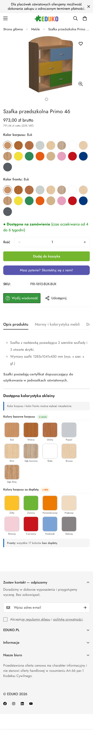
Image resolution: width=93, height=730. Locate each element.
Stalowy (7, 167)
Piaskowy (50, 156)
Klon (50, 145)
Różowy (61, 156)
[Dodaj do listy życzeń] (80, 44)
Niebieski (83, 156)
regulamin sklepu (37, 619)
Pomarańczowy (40, 156)
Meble (35, 29)
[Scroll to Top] (85, 707)
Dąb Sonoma (61, 145)
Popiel (40, 145)
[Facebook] (5, 703)
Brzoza (83, 145)
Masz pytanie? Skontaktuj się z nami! (46, 270)
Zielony (29, 156)
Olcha (29, 145)
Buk (7, 145)
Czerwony (72, 156)
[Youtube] (31, 703)
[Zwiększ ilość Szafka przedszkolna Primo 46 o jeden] (85, 242)
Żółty (18, 156)
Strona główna (13, 29)
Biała (72, 145)
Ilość (6, 242)
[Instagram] (13, 703)
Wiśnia (18, 145)
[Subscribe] (85, 608)
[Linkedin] (22, 703)
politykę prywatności (68, 619)
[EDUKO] (46, 18)
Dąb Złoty (7, 156)
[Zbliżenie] (80, 84)
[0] (85, 18)
